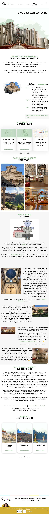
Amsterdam (24, 498)
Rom (28, 500)
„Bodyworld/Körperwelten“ (28, 341)
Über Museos (34, 4)
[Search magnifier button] (47, 3)
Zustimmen (19, 511)
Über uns (17, 498)
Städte (20, 4)
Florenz (38, 498)
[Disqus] (24, 478)
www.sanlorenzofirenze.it (37, 406)
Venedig (32, 500)
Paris (24, 500)
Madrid (44, 498)
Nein (24, 511)
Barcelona (32, 498)
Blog (27, 4)
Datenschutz (29, 511)
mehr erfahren (8, 149)
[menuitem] (42, 4)
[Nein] (47, 510)
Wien (37, 500)
